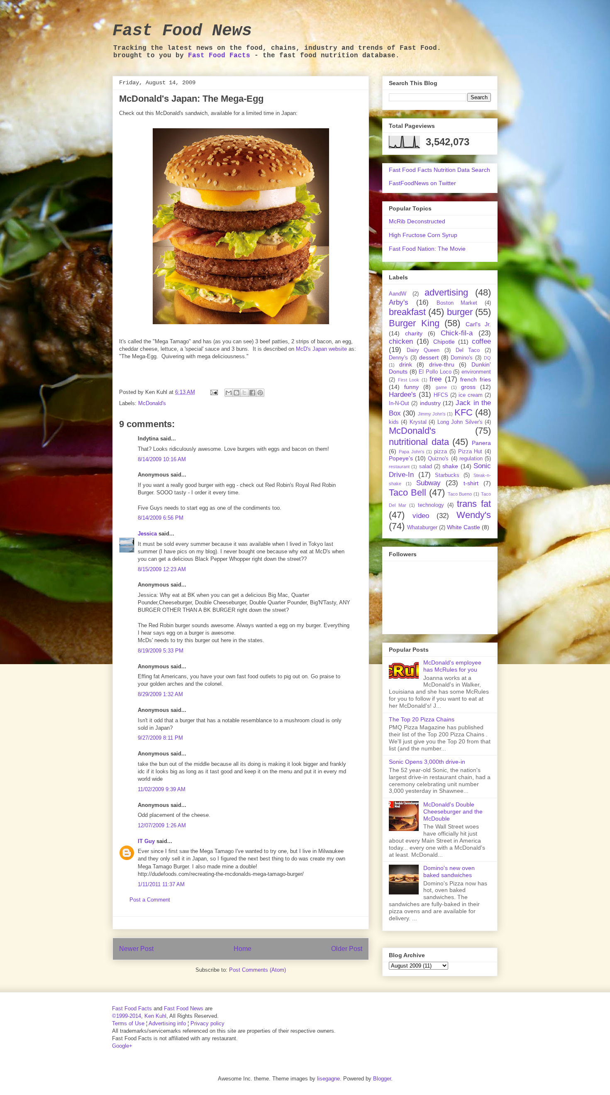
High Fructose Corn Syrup (423, 235)
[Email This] (228, 393)
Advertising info (167, 1023)
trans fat (474, 504)
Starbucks (447, 475)
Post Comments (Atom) (257, 970)
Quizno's (438, 459)
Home (242, 948)
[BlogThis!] (236, 393)
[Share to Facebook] (252, 393)
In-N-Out (399, 403)
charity (413, 333)
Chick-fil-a (457, 333)
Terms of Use (128, 1023)
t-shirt (471, 483)
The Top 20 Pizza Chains (421, 719)
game (441, 387)
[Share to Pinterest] (260, 393)
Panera (481, 443)
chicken (401, 341)
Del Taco (468, 350)
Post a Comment (149, 900)
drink (405, 364)
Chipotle (444, 341)
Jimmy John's (432, 413)
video (420, 516)
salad (425, 466)
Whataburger (422, 527)
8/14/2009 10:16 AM (162, 459)
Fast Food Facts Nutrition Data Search (439, 169)
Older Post (346, 948)
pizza (440, 452)
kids (394, 422)
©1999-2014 (126, 1016)
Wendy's (473, 515)
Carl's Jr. (478, 324)
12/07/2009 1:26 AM (162, 825)
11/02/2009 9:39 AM (161, 789)
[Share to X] (244, 393)
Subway (428, 483)
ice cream (471, 395)
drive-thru (441, 364)
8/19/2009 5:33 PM (160, 651)
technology (431, 505)
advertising (446, 292)
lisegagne (328, 1078)
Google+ (122, 1046)
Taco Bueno (460, 493)
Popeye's (401, 458)
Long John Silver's (460, 422)
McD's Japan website (321, 349)
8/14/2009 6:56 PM (160, 518)
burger (460, 312)
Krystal (418, 422)
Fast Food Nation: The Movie (427, 248)
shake (450, 466)
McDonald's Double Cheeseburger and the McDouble (453, 811)
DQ (487, 357)
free (435, 379)
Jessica (147, 533)
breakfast (407, 312)
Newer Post (136, 948)
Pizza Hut (470, 452)
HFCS (441, 395)
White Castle (463, 527)
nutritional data (419, 442)
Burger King (414, 323)
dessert (429, 357)
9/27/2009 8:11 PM (160, 738)
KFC (463, 412)
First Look (409, 379)
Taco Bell (407, 492)
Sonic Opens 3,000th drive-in (427, 761)
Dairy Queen (423, 350)
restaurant (399, 466)
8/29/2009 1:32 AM (160, 694)
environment (476, 372)
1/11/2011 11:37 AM (161, 884)
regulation (471, 459)
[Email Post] (213, 392)
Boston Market (457, 303)
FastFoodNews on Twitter (422, 183)
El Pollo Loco (435, 372)
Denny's (398, 358)
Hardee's (402, 394)
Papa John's (412, 451)
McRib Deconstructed (417, 221)
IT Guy (146, 841)
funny (411, 387)
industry (430, 403)
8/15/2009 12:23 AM (162, 569)
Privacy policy (207, 1023)
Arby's (398, 302)
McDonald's (152, 403)
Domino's (462, 358)
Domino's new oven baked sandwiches (449, 871)
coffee (481, 341)
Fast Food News (182, 31)
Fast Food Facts (219, 55)
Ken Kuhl (155, 1016)
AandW (397, 294)
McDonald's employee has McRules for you (452, 666)
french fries (475, 379)
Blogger (382, 1078)
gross (468, 387)
